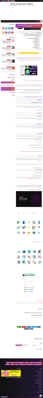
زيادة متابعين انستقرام (22, 364)
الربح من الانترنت (12, 362)
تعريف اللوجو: (37, 36)
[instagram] (5, 396)
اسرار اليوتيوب (32, 29)
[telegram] (11, 1)
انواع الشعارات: (36, 39)
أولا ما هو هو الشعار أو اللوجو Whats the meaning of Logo (32, 35)
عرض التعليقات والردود (18, 345)
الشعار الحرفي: (36, 44)
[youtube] (7, 1)
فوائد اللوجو (36, 45)
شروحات (16, 364)
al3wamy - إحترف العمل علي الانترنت (21, 3)
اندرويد (29, 29)
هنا (38, 302)
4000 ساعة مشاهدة (38, 362)
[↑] (21, 395)
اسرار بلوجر (26, 362)
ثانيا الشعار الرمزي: (35, 42)
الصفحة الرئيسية (37, 29)
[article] (22, 334)
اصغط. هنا (37, 48)
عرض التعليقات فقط (25, 345)
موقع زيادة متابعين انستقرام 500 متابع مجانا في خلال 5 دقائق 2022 (6, 55)
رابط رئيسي (37, 21)
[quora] (10, 1)
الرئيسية (41, 0)
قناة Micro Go (39, 138)
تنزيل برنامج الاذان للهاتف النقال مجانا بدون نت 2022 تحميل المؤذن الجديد (6, 62)
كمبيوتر (12, 364)
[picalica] (8, 396)
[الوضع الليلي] (41, 396)
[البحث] (1, 1)
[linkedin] (6, 1)
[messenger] (12, 1)
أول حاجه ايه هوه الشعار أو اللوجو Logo (33, 38)
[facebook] (1, 396)
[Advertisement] (21, 13)
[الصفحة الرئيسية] (40, 21)
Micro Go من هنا (34, 241)
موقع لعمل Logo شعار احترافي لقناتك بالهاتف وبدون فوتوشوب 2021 (31, 33)
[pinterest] (4, 1)
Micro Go (25, 80)
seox (19, 378)
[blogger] (8, 1)
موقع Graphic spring (35, 47)
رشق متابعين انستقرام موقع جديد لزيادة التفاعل (13, 377)
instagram (7, 364)
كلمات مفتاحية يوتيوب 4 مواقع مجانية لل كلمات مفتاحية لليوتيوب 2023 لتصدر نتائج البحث (6, 48)
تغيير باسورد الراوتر (29, 364)
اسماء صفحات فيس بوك (20, 362)
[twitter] (3, 1)
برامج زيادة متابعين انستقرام (37, 364)
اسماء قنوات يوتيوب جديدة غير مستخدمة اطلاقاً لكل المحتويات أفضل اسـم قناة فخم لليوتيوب (6, 41)
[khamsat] (14, 1)
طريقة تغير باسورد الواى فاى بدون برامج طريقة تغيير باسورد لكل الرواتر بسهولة (6, 68)
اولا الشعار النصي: (35, 41)
